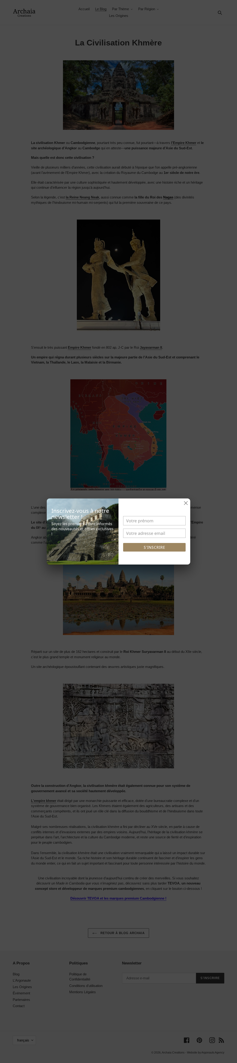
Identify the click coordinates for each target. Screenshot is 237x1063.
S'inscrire (154, 547)
